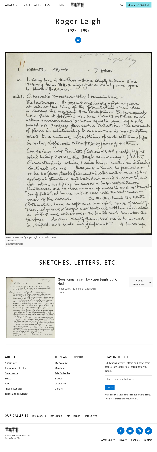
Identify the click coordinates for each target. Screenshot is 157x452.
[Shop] (78, 40)
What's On (12, 4)
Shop (62, 4)
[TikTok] (148, 431)
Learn (49, 4)
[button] (121, 5)
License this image (14, 243)
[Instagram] (139, 431)
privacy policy (144, 394)
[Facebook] (120, 431)
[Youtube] (130, 431)
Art (36, 4)
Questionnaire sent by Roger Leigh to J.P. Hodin (27, 237)
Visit (27, 4)
